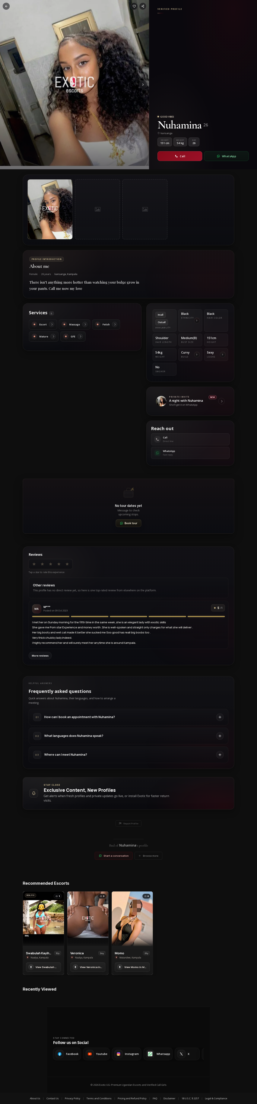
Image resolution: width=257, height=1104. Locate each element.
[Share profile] (142, 6)
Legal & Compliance (216, 1098)
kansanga (60, 274)
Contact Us (52, 1098)
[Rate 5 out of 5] (67, 564)
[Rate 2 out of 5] (42, 564)
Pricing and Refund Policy (132, 1098)
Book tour (131, 523)
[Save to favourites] (134, 6)
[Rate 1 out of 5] (34, 564)
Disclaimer (169, 1098)
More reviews (40, 655)
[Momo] (132, 918)
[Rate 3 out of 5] (50, 564)
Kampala (72, 274)
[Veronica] (87, 918)
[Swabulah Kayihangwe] (43, 918)
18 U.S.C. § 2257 (190, 1098)
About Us (35, 1098)
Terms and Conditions (99, 1098)
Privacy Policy (72, 1098)
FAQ (155, 1098)
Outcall (162, 322)
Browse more (150, 855)
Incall (160, 314)
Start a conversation (116, 855)
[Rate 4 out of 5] (59, 564)
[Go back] (6, 6)
